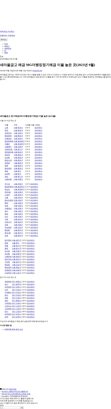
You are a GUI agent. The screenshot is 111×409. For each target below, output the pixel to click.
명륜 (6, 166)
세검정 (7, 155)
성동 (6, 225)
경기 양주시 (16, 287)
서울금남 (8, 208)
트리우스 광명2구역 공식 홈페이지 (15, 391)
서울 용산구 (18, 149)
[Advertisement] (55, 15)
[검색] (22, 408)
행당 (6, 203)
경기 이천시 (16, 290)
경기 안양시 (16, 292)
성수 (6, 217)
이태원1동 (8, 149)
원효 (6, 246)
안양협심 (8, 292)
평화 (6, 171)
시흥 (6, 198)
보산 (6, 284)
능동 (6, 236)
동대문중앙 (9, 187)
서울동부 (8, 257)
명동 (6, 243)
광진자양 (8, 259)
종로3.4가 (8, 160)
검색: (2, 405)
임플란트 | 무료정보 (7, 35)
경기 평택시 (16, 301)
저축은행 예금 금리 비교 (13, 329)
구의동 (7, 262)
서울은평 (8, 179)
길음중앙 (8, 270)
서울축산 (8, 147)
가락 (6, 219)
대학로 (7, 163)
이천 (6, 290)
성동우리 (8, 133)
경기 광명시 (16, 282)
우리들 (7, 254)
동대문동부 (9, 141)
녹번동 (7, 251)
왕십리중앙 (9, 200)
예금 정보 (12, 389)
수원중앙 (8, 303)
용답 (6, 214)
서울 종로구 (18, 136)
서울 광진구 (18, 230)
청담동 (7, 265)
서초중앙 (8, 273)
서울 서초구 (16, 273)
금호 (6, 206)
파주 (6, 317)
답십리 (7, 189)
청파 (6, 177)
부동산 (7, 46)
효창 (6, 248)
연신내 (7, 184)
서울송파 (8, 138)
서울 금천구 (18, 198)
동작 (6, 130)
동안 (6, 295)
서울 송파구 (18, 138)
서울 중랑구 (16, 257)
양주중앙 (8, 287)
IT (5, 51)
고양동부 (8, 309)
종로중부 (8, 136)
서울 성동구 (18, 133)
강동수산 (8, 222)
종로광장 (8, 168)
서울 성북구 (18, 192)
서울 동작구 (18, 128)
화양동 (7, 230)
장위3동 (8, 192)
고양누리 (8, 306)
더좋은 (7, 144)
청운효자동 (9, 152)
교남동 (7, 158)
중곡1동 (8, 233)
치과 (6, 44)
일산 (6, 311)
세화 (6, 298)
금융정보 (7, 48)
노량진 (7, 195)
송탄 (6, 301)
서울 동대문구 (19, 141)
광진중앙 (8, 240)
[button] (1, 57)
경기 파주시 (16, 314)
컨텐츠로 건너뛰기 (7, 31)
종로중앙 (8, 267)
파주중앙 (8, 314)
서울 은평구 (18, 179)
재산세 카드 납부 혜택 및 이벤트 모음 (16, 394)
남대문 (7, 174)
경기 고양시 (16, 306)
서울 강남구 (18, 227)
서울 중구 (17, 171)
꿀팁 (6, 53)
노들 (6, 128)
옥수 (6, 211)
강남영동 (8, 227)
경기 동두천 (16, 284)
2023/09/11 (38, 128)
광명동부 (8, 282)
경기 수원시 (16, 298)
